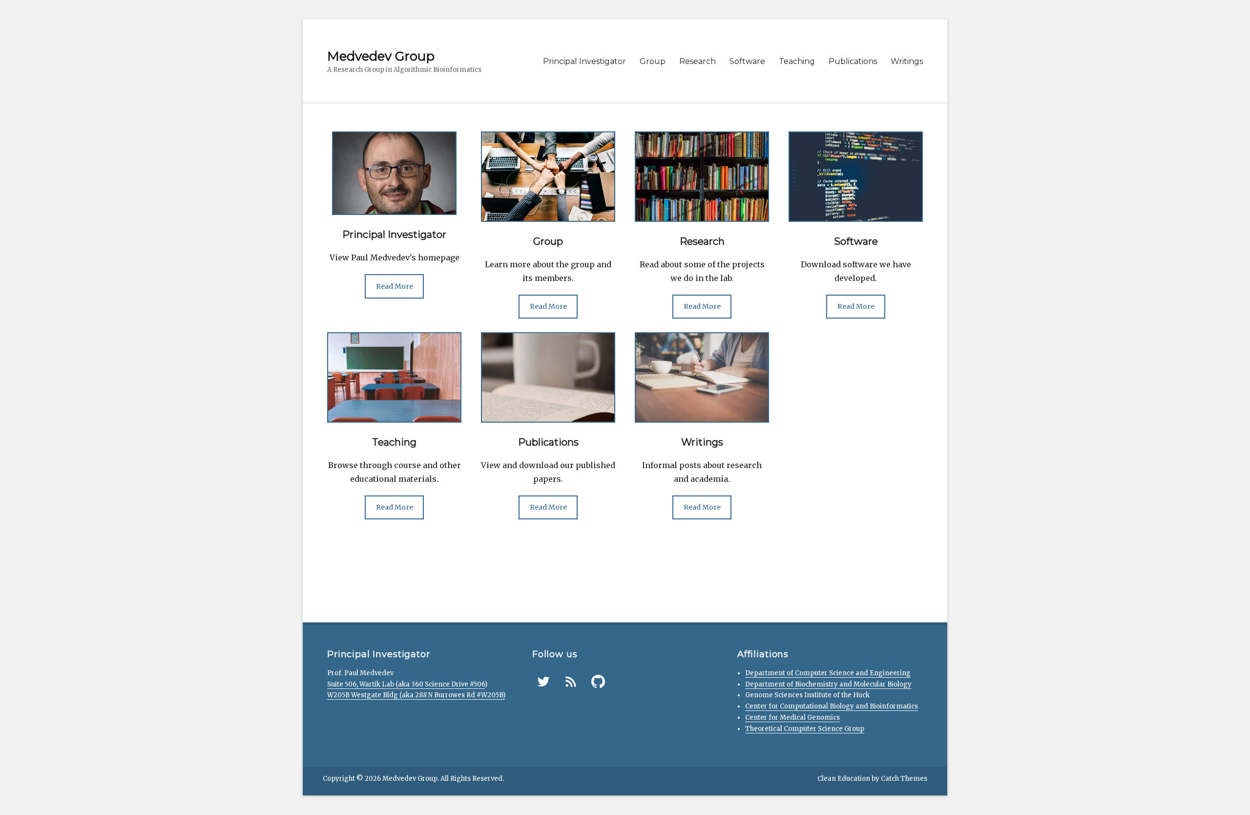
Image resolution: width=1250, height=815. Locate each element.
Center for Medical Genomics (792, 717)
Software (747, 61)
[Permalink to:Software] (856, 176)
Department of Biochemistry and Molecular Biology (828, 684)
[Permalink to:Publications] (548, 377)
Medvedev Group (381, 56)
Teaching (797, 61)
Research (697, 61)
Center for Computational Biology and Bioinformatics (831, 706)
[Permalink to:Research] (702, 176)
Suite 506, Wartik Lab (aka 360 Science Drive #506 (406, 684)
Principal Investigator (584, 61)
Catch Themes (904, 778)
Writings (907, 61)
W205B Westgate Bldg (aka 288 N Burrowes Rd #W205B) (416, 695)
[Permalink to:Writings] (702, 377)
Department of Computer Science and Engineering (828, 673)
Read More (394, 286)
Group (653, 61)
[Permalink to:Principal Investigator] (394, 172)
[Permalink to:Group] (548, 176)
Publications (853, 61)
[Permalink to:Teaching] (394, 377)
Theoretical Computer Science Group (804, 729)
